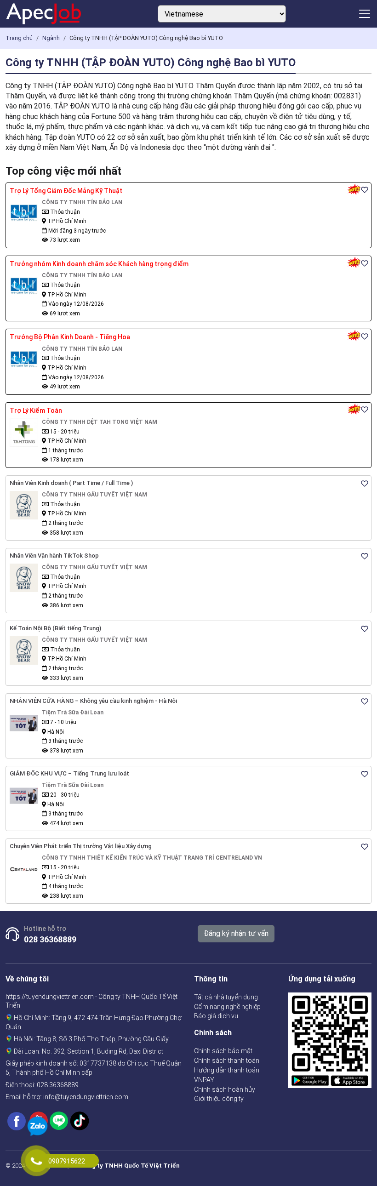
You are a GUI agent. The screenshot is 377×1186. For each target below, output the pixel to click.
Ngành (51, 37)
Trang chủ (19, 37)
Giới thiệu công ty (219, 1098)
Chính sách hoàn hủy (224, 1089)
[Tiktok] (79, 1120)
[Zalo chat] (37, 1127)
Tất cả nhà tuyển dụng (226, 997)
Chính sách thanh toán (226, 1060)
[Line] (59, 1120)
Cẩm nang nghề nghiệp (227, 1006)
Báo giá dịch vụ (216, 1016)
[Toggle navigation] (364, 14)
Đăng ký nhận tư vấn (236, 933)
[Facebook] (17, 1120)
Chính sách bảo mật (223, 1051)
